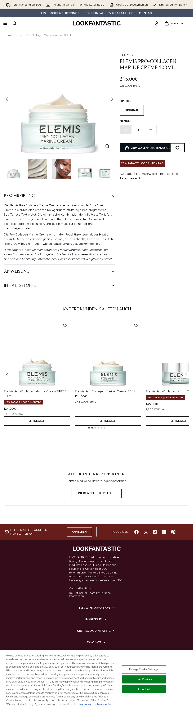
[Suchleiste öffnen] (14, 23)
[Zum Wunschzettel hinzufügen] (177, 147)
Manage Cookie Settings (143, 669)
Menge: (125, 121)
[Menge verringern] (125, 129)
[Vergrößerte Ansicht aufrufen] (107, 146)
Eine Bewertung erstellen (97, 493)
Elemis (126, 55)
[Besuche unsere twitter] (145, 532)
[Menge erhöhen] (151, 129)
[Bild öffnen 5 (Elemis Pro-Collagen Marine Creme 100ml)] (108, 169)
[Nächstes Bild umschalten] (112, 99)
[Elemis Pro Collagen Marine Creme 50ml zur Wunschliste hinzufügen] (136, 325)
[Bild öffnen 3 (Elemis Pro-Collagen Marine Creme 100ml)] (61, 169)
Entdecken (37, 421)
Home (8, 35)
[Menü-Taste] (5, 23)
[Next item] (186, 375)
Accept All (144, 689)
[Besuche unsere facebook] (136, 532)
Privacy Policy (82, 704)
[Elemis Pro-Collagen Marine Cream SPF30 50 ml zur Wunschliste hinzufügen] (65, 325)
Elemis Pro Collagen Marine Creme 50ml (105, 391)
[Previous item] (7, 375)
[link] (156, 23)
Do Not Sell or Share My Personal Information (90, 595)
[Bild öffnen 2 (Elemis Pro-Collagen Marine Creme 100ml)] (37, 169)
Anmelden (79, 531)
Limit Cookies (144, 679)
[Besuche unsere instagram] (154, 532)
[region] (96, 679)
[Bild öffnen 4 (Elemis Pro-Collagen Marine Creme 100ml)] (85, 169)
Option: (126, 101)
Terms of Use (105, 704)
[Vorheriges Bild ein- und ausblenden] (7, 99)
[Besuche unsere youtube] (164, 532)
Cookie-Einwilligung (81, 588)
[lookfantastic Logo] (97, 23)
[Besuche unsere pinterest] (173, 532)
